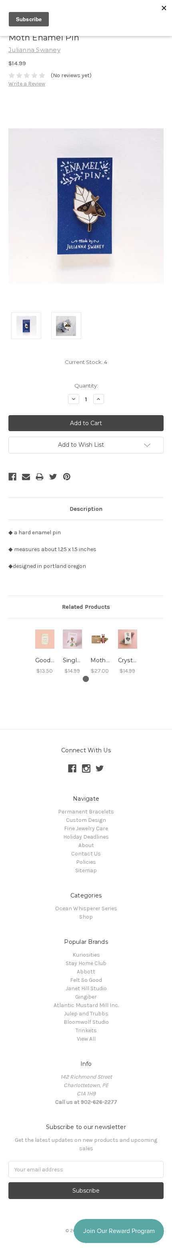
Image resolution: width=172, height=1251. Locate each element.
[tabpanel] (44, 651)
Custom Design (86, 820)
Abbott (86, 971)
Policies (86, 862)
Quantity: (86, 385)
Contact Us (86, 853)
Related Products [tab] (86, 606)
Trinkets (86, 1030)
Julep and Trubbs (86, 1013)
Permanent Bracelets (86, 811)
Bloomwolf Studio (86, 1022)
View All (86, 1038)
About (86, 845)
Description (86, 508)
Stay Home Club (86, 963)
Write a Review (26, 83)
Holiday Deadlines (86, 836)
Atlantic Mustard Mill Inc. (86, 1005)
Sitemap (86, 870)
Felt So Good (86, 980)
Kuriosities (86, 954)
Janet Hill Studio (86, 988)
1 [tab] (86, 679)
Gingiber (86, 996)
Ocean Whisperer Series (86, 908)
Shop (86, 916)
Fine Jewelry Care (86, 828)
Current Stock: (86, 362)
